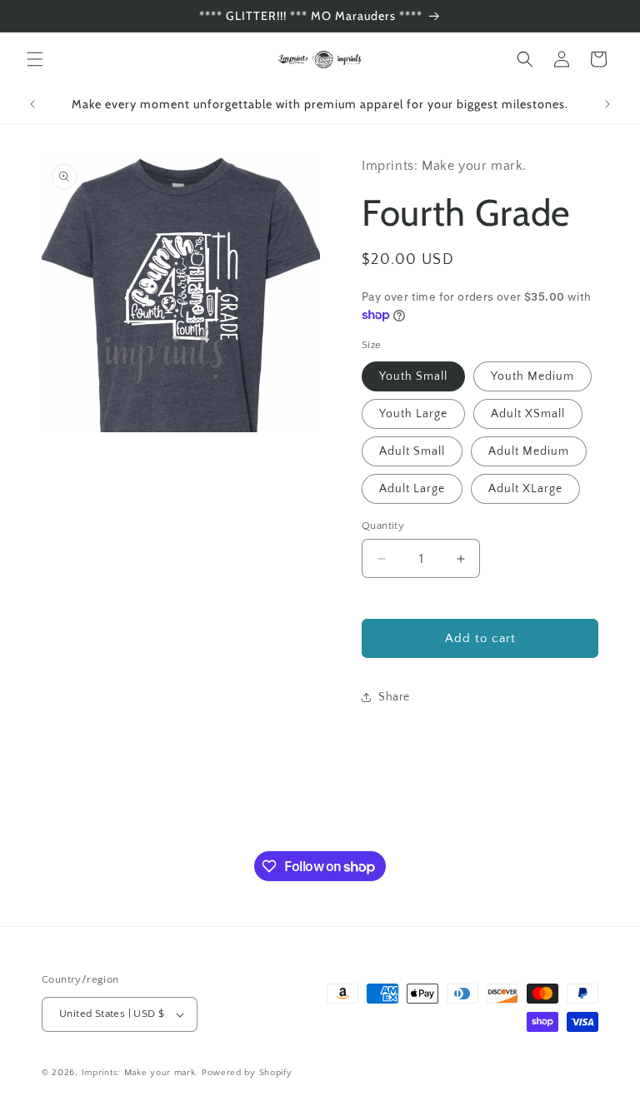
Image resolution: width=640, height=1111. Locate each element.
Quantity (383, 525)
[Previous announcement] (32, 104)
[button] (35, 59)
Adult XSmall (528, 414)
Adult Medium (528, 451)
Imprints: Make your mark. (140, 1073)
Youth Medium (532, 376)
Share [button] (394, 697)
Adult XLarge (525, 489)
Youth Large (413, 414)
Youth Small (413, 376)
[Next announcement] (607, 104)
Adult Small (412, 451)
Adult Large (412, 489)
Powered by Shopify (247, 1073)
